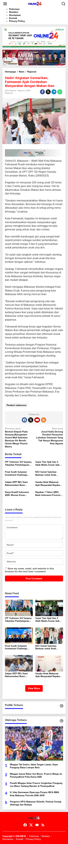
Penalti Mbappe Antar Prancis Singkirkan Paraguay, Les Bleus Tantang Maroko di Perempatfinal (36, 784)
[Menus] (5, 4)
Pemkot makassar (16, 405)
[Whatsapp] (59, 91)
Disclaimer (7, 839)
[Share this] (42, 91)
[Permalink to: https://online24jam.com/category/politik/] (62, 706)
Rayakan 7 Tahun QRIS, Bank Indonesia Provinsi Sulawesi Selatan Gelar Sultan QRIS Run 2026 (47, 494)
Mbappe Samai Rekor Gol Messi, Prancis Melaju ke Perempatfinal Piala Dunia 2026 (36, 775)
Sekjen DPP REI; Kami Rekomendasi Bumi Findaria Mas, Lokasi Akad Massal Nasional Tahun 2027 (18, 484)
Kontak (19, 839)
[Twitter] (30, 420)
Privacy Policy (33, 839)
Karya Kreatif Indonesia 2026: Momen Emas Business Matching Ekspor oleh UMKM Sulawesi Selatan (18, 494)
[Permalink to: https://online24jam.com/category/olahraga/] (62, 721)
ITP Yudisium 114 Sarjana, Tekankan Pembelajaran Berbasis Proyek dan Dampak (18, 463)
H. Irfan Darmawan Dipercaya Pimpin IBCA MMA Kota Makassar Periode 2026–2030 (34, 794)
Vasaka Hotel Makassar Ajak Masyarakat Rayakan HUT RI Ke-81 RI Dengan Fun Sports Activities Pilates (48, 484)
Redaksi (46, 836)
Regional (9, 93)
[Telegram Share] (53, 91)
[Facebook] (24, 420)
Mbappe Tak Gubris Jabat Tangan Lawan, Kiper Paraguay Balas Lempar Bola (34, 766)
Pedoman (34, 836)
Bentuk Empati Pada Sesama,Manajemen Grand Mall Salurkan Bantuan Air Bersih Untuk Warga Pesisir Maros (16, 437)
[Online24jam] (35, 3)
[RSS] (43, 420)
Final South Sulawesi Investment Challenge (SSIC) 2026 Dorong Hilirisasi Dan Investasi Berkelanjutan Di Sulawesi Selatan (18, 473)
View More (34, 688)
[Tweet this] (48, 91)
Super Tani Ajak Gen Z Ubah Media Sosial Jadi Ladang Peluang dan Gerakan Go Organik (47, 463)
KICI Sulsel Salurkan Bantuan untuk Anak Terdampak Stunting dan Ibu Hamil (47, 473)
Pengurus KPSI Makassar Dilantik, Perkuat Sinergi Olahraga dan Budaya (35, 803)
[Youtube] (37, 420)
